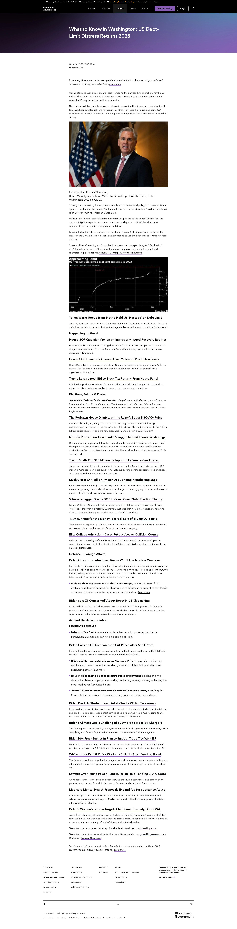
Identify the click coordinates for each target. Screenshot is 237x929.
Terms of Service (109, 918)
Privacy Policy (61, 918)
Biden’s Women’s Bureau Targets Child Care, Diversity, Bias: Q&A (114, 809)
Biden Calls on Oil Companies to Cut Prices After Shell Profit (111, 645)
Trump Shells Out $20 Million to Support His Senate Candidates (114, 460)
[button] (62, 2)
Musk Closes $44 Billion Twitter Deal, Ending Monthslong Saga (113, 480)
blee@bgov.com (149, 828)
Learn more (115, 84)
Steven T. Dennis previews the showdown (120, 252)
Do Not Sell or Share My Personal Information (84, 918)
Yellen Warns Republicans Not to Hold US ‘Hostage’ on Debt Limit (115, 318)
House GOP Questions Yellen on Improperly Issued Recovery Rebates (118, 340)
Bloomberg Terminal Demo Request (92, 2)
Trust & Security (48, 918)
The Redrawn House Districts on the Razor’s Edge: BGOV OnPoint (115, 418)
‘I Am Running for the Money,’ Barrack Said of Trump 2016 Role (113, 519)
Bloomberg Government (49, 8)
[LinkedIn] (118, 904)
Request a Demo (165, 877)
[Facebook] (45, 904)
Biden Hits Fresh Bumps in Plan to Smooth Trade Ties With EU (112, 739)
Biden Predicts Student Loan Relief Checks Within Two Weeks (112, 703)
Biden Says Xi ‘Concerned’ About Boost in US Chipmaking (109, 601)
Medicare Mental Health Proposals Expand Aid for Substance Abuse (117, 790)
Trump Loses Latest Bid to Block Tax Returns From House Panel (113, 379)
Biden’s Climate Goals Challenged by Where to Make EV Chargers (115, 723)
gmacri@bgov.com (149, 834)
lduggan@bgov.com (91, 838)
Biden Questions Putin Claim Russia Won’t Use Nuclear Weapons (114, 560)
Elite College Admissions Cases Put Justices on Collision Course (113, 534)
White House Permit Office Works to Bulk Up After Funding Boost (115, 754)
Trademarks (122, 918)
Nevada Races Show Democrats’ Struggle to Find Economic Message (117, 437)
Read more (144, 592)
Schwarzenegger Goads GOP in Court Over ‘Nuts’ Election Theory (115, 499)
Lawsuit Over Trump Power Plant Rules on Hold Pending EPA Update (117, 774)
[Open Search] (193, 8)
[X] (192, 904)
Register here (76, 411)
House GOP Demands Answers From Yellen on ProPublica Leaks (114, 359)
